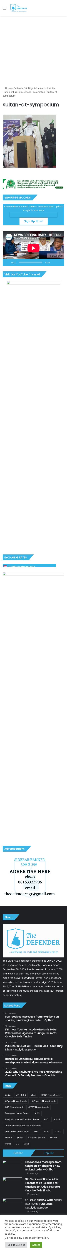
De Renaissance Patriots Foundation (23, 1125)
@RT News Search (14, 1107)
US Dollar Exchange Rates (21, 566)
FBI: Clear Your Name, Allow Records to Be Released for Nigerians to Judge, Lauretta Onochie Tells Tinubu (42, 1184)
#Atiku (8, 1095)
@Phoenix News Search (44, 1101)
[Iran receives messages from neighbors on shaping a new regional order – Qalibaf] (12, 1167)
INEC (36, 1131)
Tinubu (53, 1137)
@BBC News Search (51, 1095)
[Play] (7, 262)
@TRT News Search (38, 1107)
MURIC (58, 1131)
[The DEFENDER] (19, 8)
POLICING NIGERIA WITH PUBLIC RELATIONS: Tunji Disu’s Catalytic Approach (43, 1203)
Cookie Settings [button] (16, 1244)
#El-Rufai (21, 1095)
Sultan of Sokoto (36, 1137)
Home (8, 88)
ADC (37, 1113)
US (17, 1143)
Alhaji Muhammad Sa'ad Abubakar (22, 1119)
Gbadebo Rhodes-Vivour (17, 1131)
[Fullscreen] (59, 262)
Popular (49, 1153)
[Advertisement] (33, 51)
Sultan (20, 1137)
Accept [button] (36, 1244)
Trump (8, 1143)
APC (46, 1119)
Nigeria (8, 1137)
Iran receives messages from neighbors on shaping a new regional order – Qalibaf (43, 1165)
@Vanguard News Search (17, 1113)
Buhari (56, 1119)
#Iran (33, 1095)
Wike (26, 1143)
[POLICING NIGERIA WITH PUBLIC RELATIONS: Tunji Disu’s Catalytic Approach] (12, 1205)
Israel (46, 1131)
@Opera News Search (16, 1101)
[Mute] (54, 262)
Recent (18, 1153)
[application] (33, 248)
